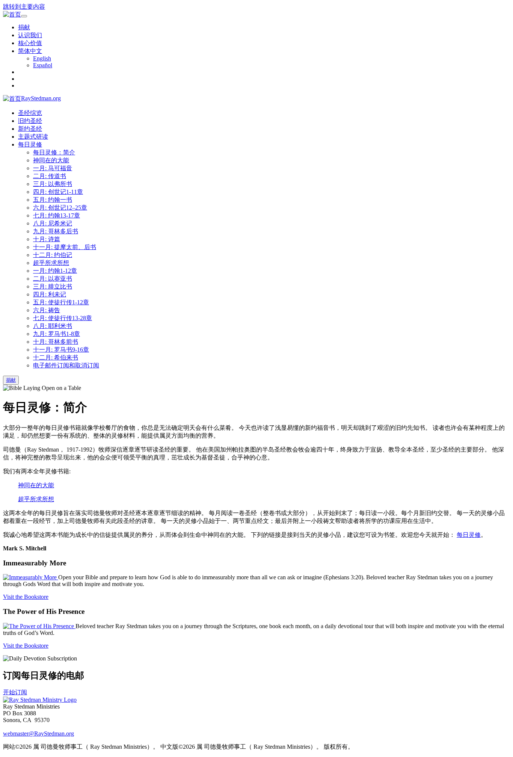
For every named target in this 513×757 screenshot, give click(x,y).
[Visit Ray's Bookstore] (30, 577)
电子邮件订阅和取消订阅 (66, 365)
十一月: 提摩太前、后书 (64, 247)
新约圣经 (30, 128)
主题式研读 (33, 136)
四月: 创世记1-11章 (58, 192)
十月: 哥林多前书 (55, 341)
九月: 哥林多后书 (55, 231)
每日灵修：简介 (54, 152)
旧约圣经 (30, 121)
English (42, 58)
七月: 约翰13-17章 (56, 215)
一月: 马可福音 (52, 168)
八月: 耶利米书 (52, 326)
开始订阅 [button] (15, 692)
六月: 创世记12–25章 (60, 207)
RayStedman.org (41, 98)
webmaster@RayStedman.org (38, 733)
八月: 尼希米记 (52, 223)
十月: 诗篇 (46, 239)
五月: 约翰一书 (52, 199)
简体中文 (30, 51)
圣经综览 (30, 113)
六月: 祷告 (46, 310)
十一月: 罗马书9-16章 (61, 349)
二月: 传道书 (49, 176)
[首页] (12, 15)
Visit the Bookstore (25, 597)
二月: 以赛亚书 (52, 278)
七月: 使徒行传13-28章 (62, 318)
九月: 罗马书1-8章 (56, 334)
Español (42, 65)
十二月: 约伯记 (52, 255)
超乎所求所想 (51, 263)
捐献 (24, 27)
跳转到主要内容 (24, 6)
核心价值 (30, 43)
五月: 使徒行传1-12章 (61, 302)
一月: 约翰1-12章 (55, 270)
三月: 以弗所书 (52, 184)
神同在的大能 (51, 160)
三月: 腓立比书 (52, 286)
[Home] (40, 700)
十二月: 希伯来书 (55, 357)
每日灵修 (30, 144)
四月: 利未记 (49, 294)
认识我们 (30, 35)
